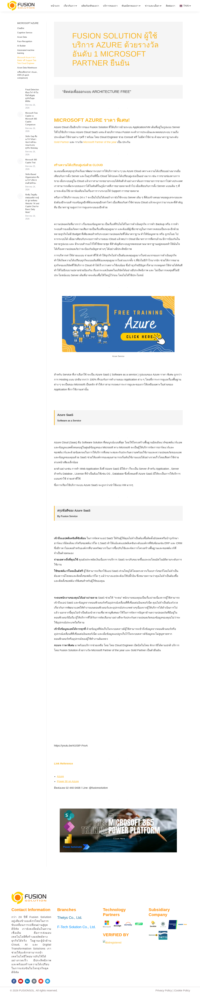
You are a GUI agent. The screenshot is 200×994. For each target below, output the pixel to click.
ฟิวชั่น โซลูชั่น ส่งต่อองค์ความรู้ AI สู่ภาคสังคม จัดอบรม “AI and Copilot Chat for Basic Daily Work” (32, 203)
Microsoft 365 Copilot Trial (31, 161)
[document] (100, 497)
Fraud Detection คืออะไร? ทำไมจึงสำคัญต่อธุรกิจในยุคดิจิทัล (32, 95)
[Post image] (20, 91)
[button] (100, 449)
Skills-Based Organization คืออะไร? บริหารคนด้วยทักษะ (32, 178)
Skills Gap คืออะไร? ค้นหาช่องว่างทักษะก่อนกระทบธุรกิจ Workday (31, 142)
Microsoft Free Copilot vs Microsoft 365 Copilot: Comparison (31, 119)
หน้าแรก (55, 6)
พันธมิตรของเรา (130, 6)
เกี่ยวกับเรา (69, 6)
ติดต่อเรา (170, 6)
